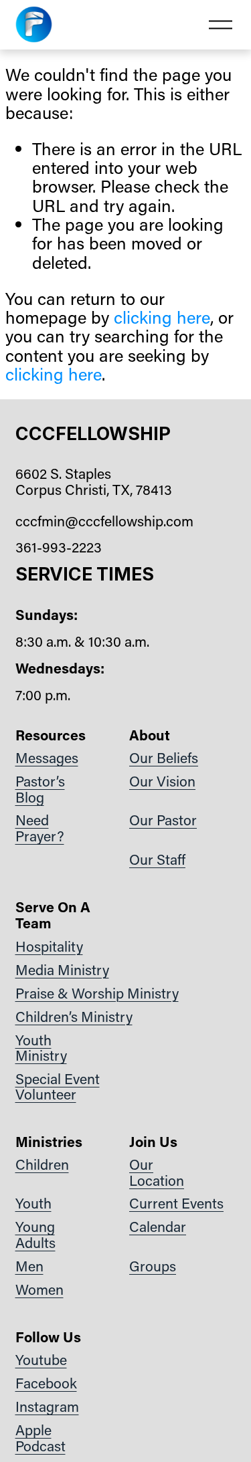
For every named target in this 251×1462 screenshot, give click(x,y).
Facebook (46, 1384)
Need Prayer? (39, 828)
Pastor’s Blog (40, 789)
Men (29, 1267)
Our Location (156, 1172)
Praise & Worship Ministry (97, 994)
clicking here (162, 317)
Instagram (47, 1407)
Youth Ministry (41, 1048)
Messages (46, 758)
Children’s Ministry (74, 1017)
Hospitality (49, 947)
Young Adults (35, 1235)
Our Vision (162, 782)
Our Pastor (163, 821)
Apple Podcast (40, 1438)
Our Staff (157, 860)
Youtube (41, 1360)
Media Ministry (62, 970)
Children (42, 1165)
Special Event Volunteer (57, 1087)
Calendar (157, 1227)
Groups (152, 1267)
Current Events (176, 1204)
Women (39, 1290)
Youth (33, 1204)
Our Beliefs (163, 758)
